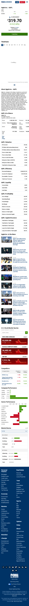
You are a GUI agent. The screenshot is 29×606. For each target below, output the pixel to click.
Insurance (3, 484)
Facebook (3, 567)
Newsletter (25, 567)
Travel (2, 545)
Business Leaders (5, 523)
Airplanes (3, 549)
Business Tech (20, 489)
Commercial (19, 474)
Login (17, 2)
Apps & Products (20, 561)
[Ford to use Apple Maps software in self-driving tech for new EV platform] (6, 286)
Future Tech (19, 493)
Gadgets (18, 487)
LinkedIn (19, 567)
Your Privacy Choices (16, 584)
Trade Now (14, 34)
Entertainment (5, 541)
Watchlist (4, 535)
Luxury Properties (20, 476)
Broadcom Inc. (5, 381)
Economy (4, 494)
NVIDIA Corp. (5, 374)
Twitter (6, 567)
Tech (18, 480)
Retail (2, 527)
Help (14, 586)
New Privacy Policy (14, 581)
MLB (17, 507)
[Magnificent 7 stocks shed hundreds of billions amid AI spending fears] (6, 277)
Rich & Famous (5, 543)
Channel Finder (20, 531)
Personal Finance (4, 470)
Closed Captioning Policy (14, 589)
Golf (17, 515)
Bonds (3, 519)
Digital (18, 483)
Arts (2, 553)
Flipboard (16, 567)
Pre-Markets (4, 529)
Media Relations (20, 541)
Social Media (19, 485)
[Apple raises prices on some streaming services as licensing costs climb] (6, 294)
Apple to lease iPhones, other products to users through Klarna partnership (20, 260)
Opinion (19, 521)
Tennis (18, 517)
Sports (18, 501)
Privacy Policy (19, 537)
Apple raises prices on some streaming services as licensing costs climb (20, 294)
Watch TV (22, 2)
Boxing (18, 511)
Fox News (18, 555)
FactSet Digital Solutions (16, 594)
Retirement (4, 488)
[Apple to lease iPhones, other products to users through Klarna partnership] (6, 260)
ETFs (2, 521)
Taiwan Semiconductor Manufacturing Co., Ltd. (7, 378)
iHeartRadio (16, 570)
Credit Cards (4, 478)
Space (18, 497)
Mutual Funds (4, 531)
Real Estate (20, 470)
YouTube (13, 567)
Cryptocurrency (5, 513)
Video (18, 525)
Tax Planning (4, 490)
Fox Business (6, 2)
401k (2, 486)
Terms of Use (19, 535)
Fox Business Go (20, 559)
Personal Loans (5, 480)
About (18, 528)
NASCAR (18, 509)
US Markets (4, 511)
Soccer (18, 513)
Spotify (13, 570)
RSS (22, 567)
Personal (18, 473)
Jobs (17, 533)
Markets (4, 506)
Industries (3, 525)
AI (16, 495)
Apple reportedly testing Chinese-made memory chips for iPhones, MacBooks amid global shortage (19, 241)
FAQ (17, 539)
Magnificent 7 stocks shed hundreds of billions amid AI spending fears (20, 278)
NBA (17, 505)
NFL (17, 503)
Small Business (5, 502)
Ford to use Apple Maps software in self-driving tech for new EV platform (19, 286)
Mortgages (4, 474)
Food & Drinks (4, 551)
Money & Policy (5, 500)
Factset (19, 593)
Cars (2, 547)
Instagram (9, 567)
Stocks (3, 509)
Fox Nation (19, 557)
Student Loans (5, 476)
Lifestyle (4, 538)
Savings (3, 482)
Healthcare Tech (20, 491)
